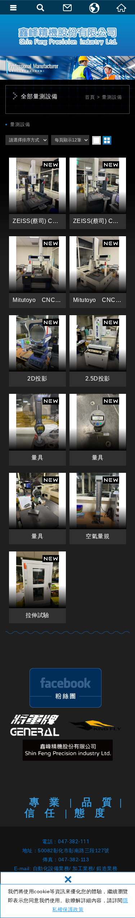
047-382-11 (72, 859)
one (96, 140)
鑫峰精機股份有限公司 (67, 35)
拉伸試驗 (37, 587)
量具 (37, 430)
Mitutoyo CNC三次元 (37, 272)
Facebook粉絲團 (66, 688)
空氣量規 (97, 509)
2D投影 (37, 351)
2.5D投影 (97, 351)
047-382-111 (74, 841)
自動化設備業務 (51, 868)
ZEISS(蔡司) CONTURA (37, 193)
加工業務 (82, 868)
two (107, 140)
